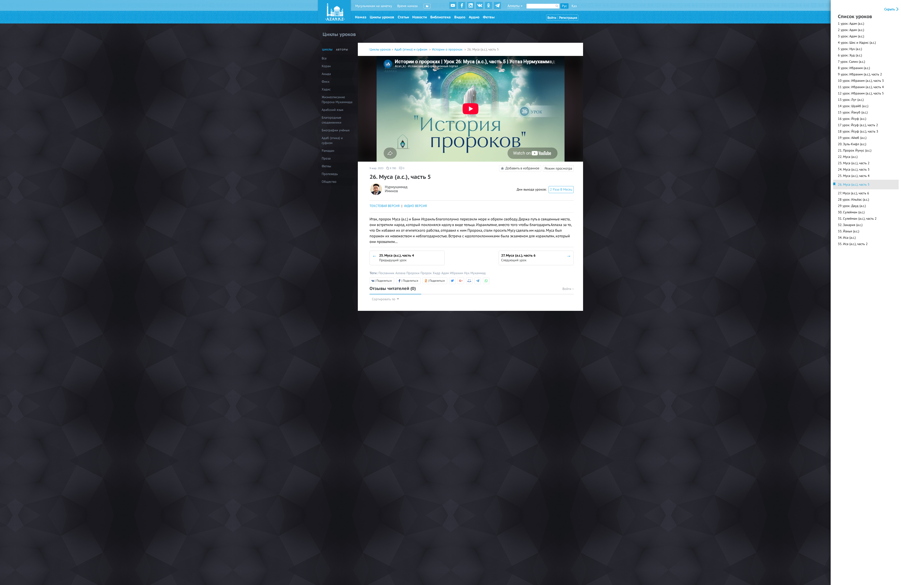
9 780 (392, 168)
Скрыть (890, 9)
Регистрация (568, 18)
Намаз (360, 17)
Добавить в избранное (522, 168)
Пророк (426, 273)
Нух (467, 273)
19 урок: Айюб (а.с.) (852, 138)
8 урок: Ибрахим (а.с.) (854, 68)
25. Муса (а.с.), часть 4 (854, 176)
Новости (419, 17)
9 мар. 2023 (376, 168)
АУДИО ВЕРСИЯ (415, 206)
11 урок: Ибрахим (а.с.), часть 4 (861, 87)
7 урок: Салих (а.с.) (851, 62)
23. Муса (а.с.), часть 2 (854, 163)
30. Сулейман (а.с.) (851, 212)
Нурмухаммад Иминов (396, 189)
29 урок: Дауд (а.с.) (852, 206)
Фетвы (489, 17)
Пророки (413, 273)
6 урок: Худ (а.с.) (850, 55)
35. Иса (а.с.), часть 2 (853, 244)
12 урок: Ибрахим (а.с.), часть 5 (861, 93)
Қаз (574, 6)
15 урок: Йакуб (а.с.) (853, 112)
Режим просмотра (558, 168)
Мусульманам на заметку (373, 6)
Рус (564, 6)
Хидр (437, 273)
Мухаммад (478, 273)
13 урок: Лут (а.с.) (851, 100)
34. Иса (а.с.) (847, 238)
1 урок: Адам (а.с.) (851, 24)
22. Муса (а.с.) (848, 157)
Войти (551, 18)
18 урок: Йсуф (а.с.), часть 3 (858, 131)
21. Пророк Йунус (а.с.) (854, 150)
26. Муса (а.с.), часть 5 (854, 185)
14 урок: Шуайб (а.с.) (853, 106)
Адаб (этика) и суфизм (411, 49)
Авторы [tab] (342, 49)
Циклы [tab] (327, 49)
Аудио (474, 17)
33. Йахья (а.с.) (848, 231)
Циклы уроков (382, 17)
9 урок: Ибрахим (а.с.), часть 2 (860, 74)
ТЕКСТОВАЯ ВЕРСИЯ (385, 206)
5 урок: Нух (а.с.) (850, 49)
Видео (459, 17)
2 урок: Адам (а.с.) (851, 30)
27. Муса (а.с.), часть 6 (853, 193)
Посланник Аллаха (392, 273)
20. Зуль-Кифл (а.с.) (852, 144)
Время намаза (407, 6)
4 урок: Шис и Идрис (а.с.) (857, 43)
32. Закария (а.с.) (850, 225)
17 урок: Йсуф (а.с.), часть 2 (858, 125)
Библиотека (440, 17)
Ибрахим (457, 273)
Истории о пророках (447, 49)
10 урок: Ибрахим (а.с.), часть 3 (861, 81)
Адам (445, 273)
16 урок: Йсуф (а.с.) (852, 119)
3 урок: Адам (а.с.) (851, 36)
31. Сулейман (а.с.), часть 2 (857, 219)
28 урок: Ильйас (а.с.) (853, 200)
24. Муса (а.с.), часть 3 (854, 170)
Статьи (403, 17)
